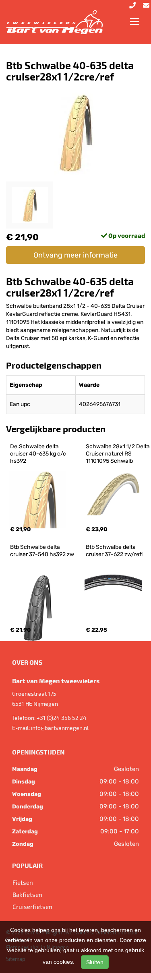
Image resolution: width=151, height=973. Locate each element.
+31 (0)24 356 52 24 (62, 717)
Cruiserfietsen (32, 906)
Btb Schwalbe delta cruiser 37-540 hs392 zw (42, 551)
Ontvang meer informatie (75, 255)
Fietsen (22, 882)
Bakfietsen (27, 894)
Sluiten (94, 962)
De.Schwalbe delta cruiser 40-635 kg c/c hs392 (38, 453)
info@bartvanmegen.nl (60, 727)
